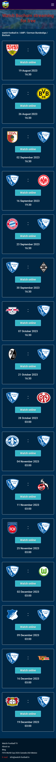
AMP (22, 33)
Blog (4, 750)
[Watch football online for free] (5, 4)
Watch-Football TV (10, 743)
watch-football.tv (10, 33)
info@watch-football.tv (19, 757)
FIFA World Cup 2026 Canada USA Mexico (19, 753)
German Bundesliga (36, 33)
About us (6, 746)
